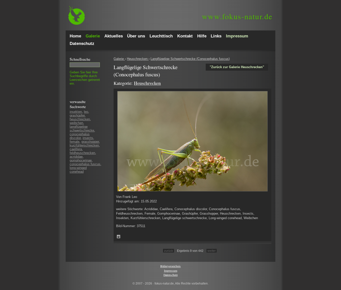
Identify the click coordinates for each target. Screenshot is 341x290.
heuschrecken (80, 119)
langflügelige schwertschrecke (82, 128)
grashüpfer (77, 115)
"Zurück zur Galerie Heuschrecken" (237, 67)
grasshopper (90, 142)
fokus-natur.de (237, 16)
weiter (211, 250)
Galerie (119, 59)
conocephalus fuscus (85, 164)
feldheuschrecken (82, 153)
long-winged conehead (78, 169)
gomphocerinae (81, 160)
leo (86, 112)
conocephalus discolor (80, 136)
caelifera (76, 149)
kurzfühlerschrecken (84, 145)
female (74, 142)
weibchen (76, 123)
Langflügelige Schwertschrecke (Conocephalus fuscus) (190, 59)
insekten (76, 112)
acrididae (76, 156)
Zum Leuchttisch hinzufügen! (118, 236)
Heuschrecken (138, 59)
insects (88, 138)
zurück (168, 250)
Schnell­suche (80, 59)
